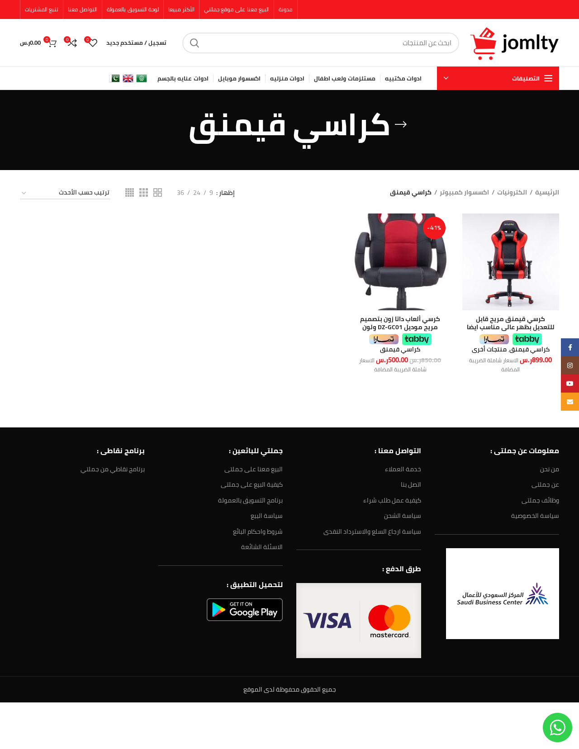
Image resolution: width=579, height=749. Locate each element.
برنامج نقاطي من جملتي (113, 469)
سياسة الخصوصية (535, 515)
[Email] (570, 402)
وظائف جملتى (540, 500)
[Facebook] (570, 347)
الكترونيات (512, 192)
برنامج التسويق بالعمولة (250, 500)
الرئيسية (547, 192)
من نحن (549, 469)
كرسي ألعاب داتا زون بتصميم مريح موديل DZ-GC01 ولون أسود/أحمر (400, 327)
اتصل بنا (411, 484)
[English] (128, 78)
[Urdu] (114, 78)
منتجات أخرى (489, 349)
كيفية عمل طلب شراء (392, 500)
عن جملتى (545, 484)
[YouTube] (570, 383)
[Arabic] (141, 78)
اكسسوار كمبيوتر (464, 192)
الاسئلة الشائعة (262, 547)
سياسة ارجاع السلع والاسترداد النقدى (372, 531)
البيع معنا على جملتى (253, 469)
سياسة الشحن (402, 515)
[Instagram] (570, 365)
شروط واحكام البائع (258, 531)
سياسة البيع (267, 515)
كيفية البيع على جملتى (252, 484)
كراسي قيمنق (529, 349)
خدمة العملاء (403, 469)
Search (194, 43)
